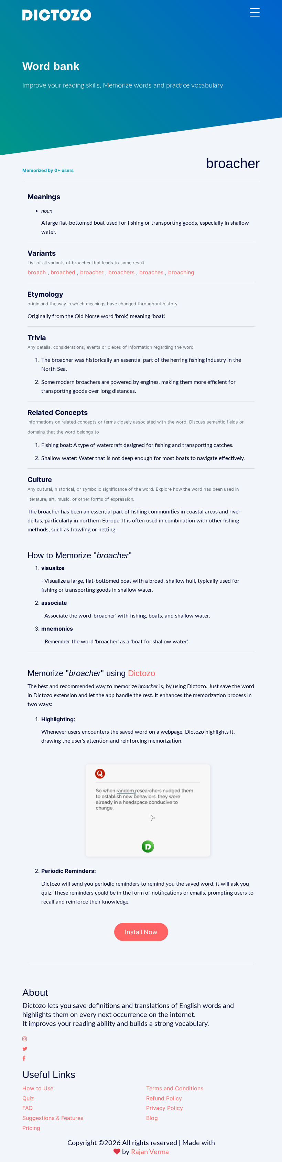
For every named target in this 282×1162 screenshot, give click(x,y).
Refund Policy (164, 1098)
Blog (152, 1117)
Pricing (31, 1127)
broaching (181, 272)
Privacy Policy (164, 1107)
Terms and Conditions (174, 1088)
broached (63, 272)
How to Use (37, 1088)
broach (37, 272)
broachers (121, 272)
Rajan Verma (150, 1152)
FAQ (27, 1107)
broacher (92, 272)
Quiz (28, 1098)
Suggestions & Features (52, 1117)
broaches (151, 272)
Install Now (141, 932)
